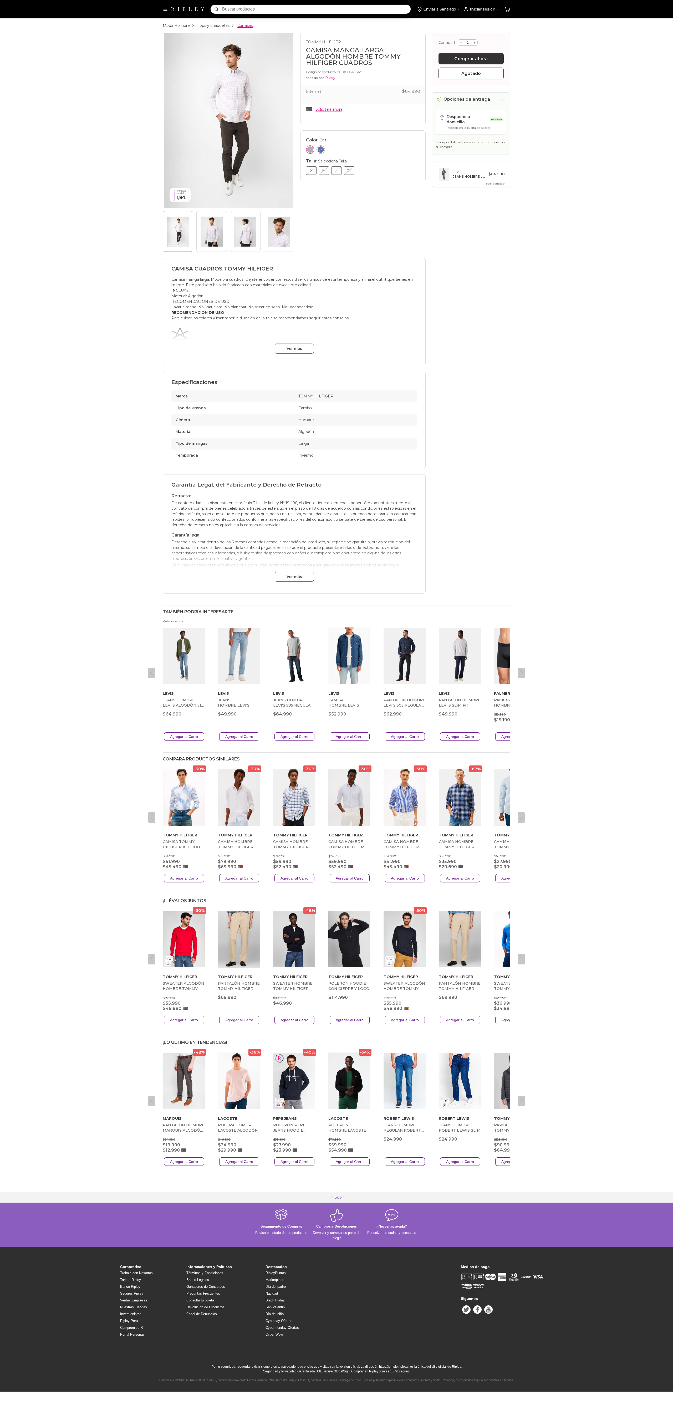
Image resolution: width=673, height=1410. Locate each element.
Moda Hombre (176, 25)
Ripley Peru (129, 1321)
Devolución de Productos (205, 1307)
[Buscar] (216, 9)
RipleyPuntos (276, 1273)
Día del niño (275, 1314)
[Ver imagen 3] (245, 231)
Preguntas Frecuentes (203, 1293)
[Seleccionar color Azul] (321, 149)
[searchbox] (316, 9)
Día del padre (276, 1287)
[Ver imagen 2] (211, 231)
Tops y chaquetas (214, 25)
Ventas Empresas (133, 1300)
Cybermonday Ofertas (282, 1328)
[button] (507, 9)
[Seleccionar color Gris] (310, 149)
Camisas (245, 25)
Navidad (272, 1293)
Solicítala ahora (328, 109)
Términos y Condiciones (204, 1273)
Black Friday (275, 1300)
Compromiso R (131, 1328)
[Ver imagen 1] (178, 231)
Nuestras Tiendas (133, 1307)
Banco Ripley (130, 1287)
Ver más (294, 348)
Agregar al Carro (184, 736)
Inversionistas (130, 1314)
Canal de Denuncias (201, 1314)
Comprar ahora (471, 58)
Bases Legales (197, 1280)
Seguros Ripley (131, 1293)
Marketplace (275, 1280)
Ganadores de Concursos (205, 1287)
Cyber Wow (274, 1334)
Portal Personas (132, 1334)
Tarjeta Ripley (130, 1280)
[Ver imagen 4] (279, 231)
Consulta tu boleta (200, 1300)
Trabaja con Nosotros (136, 1273)
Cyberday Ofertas (279, 1321)
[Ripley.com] (187, 9)
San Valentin (275, 1307)
